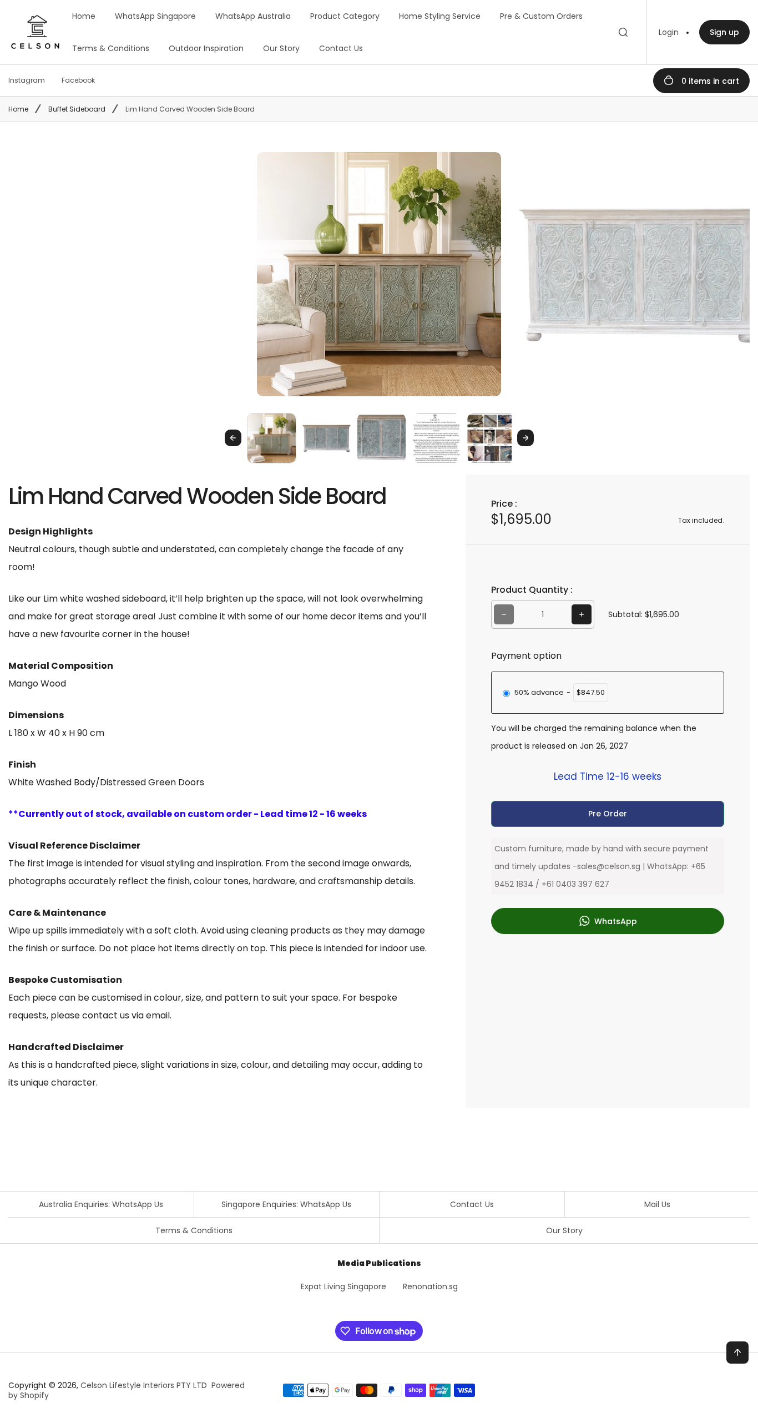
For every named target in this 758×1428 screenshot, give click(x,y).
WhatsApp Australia (253, 16)
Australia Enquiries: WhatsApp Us (101, 1204)
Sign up (724, 32)
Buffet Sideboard (76, 109)
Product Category (345, 16)
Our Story (281, 48)
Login (669, 32)
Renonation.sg (430, 1286)
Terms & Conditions (110, 48)
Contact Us (341, 48)
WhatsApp (614, 921)
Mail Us (657, 1204)
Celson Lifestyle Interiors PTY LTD (143, 1385)
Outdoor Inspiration (206, 48)
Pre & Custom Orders (541, 16)
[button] (271, 437)
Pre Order (607, 813)
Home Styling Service (440, 16)
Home (83, 16)
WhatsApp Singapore (155, 16)
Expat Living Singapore (343, 1286)
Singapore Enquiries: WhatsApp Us (286, 1204)
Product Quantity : (532, 589)
